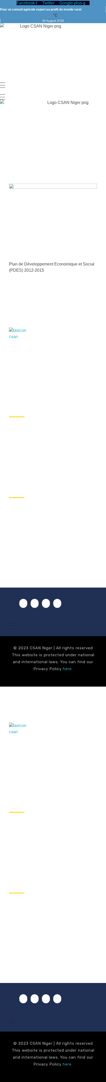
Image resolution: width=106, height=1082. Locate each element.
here (67, 669)
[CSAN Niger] (21, 339)
